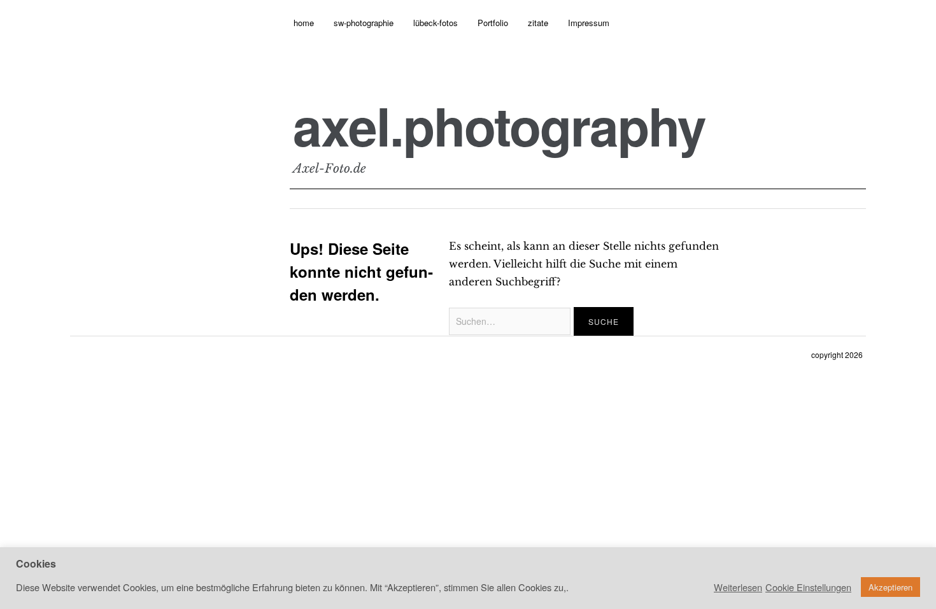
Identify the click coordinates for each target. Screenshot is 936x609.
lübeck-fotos (435, 23)
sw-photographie (364, 23)
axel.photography (499, 125)
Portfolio (493, 23)
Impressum (588, 23)
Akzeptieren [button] (890, 587)
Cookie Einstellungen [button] (808, 587)
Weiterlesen (738, 587)
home (304, 23)
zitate (538, 23)
